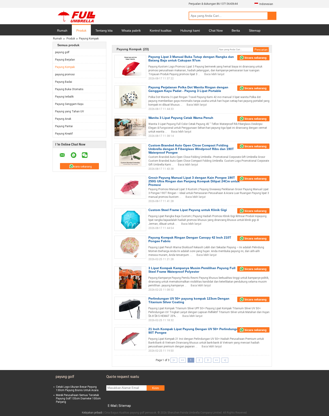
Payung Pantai (64, 126)
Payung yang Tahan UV (69, 111)
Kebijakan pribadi (92, 412)
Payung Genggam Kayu (69, 104)
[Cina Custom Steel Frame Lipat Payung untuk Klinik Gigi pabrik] (130, 219)
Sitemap (255, 30)
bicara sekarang (82, 166)
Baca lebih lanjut (214, 74)
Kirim (155, 388)
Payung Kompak (65, 67)
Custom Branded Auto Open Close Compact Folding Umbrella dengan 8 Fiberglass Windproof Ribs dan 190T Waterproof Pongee (191, 149)
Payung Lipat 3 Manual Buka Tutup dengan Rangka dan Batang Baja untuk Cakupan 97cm (191, 58)
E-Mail (112, 405)
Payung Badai (63, 81)
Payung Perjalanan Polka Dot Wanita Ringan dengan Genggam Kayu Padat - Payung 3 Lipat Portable (188, 89)
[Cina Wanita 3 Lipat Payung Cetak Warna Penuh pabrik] (130, 127)
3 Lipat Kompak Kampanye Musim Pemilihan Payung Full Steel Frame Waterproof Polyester (191, 269)
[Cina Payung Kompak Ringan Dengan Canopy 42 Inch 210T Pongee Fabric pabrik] (130, 247)
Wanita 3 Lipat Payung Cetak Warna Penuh (180, 118)
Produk (81, 30)
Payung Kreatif (64, 133)
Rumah (62, 30)
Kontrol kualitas (160, 30)
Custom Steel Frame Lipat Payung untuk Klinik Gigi (187, 210)
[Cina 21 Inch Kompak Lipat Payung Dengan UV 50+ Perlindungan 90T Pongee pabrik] (130, 338)
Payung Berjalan (65, 59)
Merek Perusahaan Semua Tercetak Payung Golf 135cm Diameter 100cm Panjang (78, 398)
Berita (236, 30)
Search (271, 16)
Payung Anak (63, 118)
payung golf (62, 52)
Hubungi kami (190, 30)
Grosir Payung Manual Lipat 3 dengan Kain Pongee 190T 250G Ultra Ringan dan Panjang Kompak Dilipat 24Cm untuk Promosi (194, 181)
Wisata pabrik (131, 30)
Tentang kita (104, 30)
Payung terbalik (64, 96)
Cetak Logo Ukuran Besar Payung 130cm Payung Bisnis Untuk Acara (77, 388)
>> (216, 360)
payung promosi (65, 74)
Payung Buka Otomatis (69, 89)
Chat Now (216, 30)
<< (182, 360)
